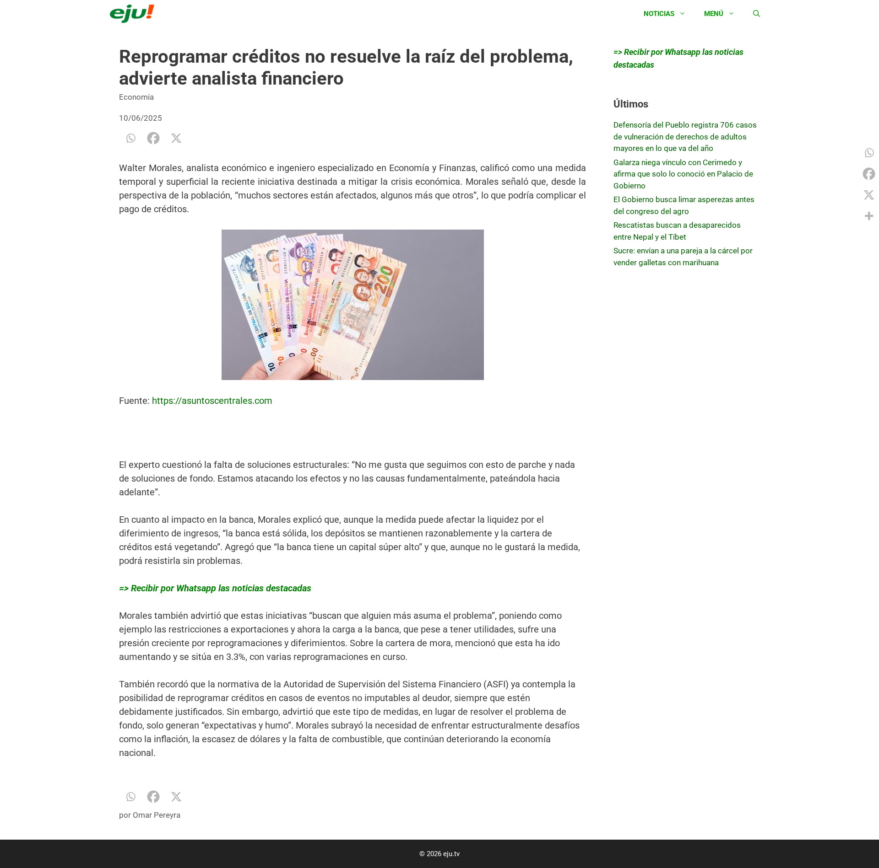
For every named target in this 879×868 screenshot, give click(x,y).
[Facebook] (153, 138)
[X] (176, 138)
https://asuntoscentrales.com (212, 400)
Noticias (659, 14)
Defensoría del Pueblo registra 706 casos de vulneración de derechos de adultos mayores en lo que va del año (685, 136)
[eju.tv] (134, 13)
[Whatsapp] (130, 138)
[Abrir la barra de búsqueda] (756, 13)
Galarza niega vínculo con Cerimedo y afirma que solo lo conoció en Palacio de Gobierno (683, 174)
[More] (869, 215)
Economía (136, 97)
